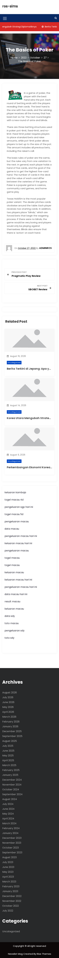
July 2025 (7, 746)
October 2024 (10, 789)
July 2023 (7, 862)
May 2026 (8, 707)
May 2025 (8, 755)
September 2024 (12, 794)
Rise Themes (44, 953)
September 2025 (12, 736)
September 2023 (12, 852)
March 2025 (9, 765)
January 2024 (10, 833)
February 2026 (11, 721)
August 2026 (9, 692)
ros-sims (10, 6)
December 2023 (11, 838)
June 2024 (8, 809)
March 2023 (9, 881)
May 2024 (8, 813)
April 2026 (8, 712)
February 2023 (10, 886)
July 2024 (7, 804)
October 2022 (10, 906)
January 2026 (10, 726)
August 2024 (9, 799)
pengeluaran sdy (15, 630)
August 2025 (9, 741)
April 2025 (8, 760)
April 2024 (8, 818)
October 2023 (10, 847)
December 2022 (11, 896)
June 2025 (8, 750)
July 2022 (7, 910)
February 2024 (11, 828)
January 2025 (10, 775)
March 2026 (9, 716)
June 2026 (8, 702)
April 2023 (8, 876)
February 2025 (11, 770)
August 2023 (9, 857)
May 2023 (7, 872)
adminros (45, 248)
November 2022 (11, 901)
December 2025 (12, 731)
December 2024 (12, 780)
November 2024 (11, 784)
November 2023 (11, 843)
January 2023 (10, 891)
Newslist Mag (15, 953)
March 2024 (9, 823)
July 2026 (7, 697)
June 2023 (8, 867)
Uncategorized (14, 362)
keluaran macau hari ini (18, 543)
